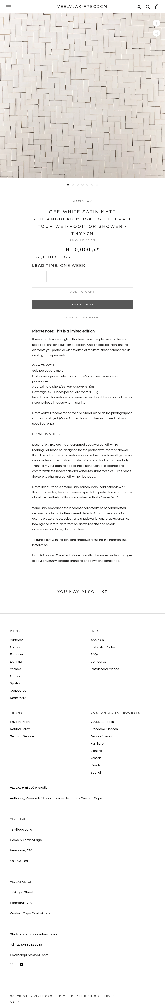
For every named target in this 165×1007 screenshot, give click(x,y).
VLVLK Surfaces (102, 721)
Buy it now (82, 304)
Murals (15, 676)
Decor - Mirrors (101, 736)
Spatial (15, 683)
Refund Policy (20, 729)
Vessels (15, 669)
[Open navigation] (8, 7)
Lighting (16, 661)
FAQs (94, 654)
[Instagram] (11, 964)
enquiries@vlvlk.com (33, 955)
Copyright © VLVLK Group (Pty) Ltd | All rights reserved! (63, 996)
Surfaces (16, 640)
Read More (18, 698)
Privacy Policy (20, 721)
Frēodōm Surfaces (104, 729)
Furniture (16, 654)
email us (116, 339)
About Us (97, 640)
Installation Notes (103, 647)
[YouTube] (21, 964)
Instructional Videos (105, 669)
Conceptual (18, 690)
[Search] (148, 7)
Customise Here (82, 317)
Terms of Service (22, 736)
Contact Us (99, 661)
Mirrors (15, 647)
